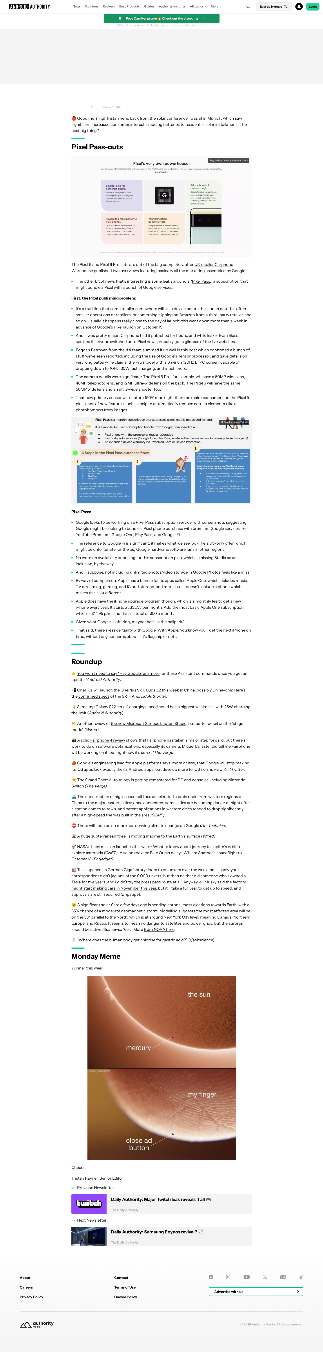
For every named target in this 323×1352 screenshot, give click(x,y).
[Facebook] (211, 1277)
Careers (26, 1287)
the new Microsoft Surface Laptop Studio (148, 723)
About (25, 1277)
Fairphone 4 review (107, 740)
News (77, 6)
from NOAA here (159, 929)
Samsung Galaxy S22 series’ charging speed (117, 706)
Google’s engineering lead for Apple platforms (119, 763)
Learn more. (199, 25)
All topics (197, 6)
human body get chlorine (132, 940)
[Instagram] (228, 1277)
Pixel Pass (201, 281)
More (214, 6)
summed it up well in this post (170, 350)
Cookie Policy (125, 1297)
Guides (149, 6)
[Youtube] (247, 1277)
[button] (161, 6)
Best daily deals (271, 7)
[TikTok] (301, 1277)
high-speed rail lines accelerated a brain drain (156, 796)
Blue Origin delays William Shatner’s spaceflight (193, 852)
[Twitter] (265, 1277)
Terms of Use (125, 1287)
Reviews (109, 6)
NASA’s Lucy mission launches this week (114, 846)
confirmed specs (93, 696)
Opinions (91, 6)
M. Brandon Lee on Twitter (234, 422)
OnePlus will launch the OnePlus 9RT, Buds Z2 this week (128, 690)
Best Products (129, 6)
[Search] (248, 6)
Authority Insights (172, 6)
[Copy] (91, 107)
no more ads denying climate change (145, 825)
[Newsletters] (283, 1277)
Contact (121, 1277)
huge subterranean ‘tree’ (104, 836)
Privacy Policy (31, 1297)
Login (313, 7)
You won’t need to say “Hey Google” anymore (118, 673)
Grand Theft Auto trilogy (107, 780)
